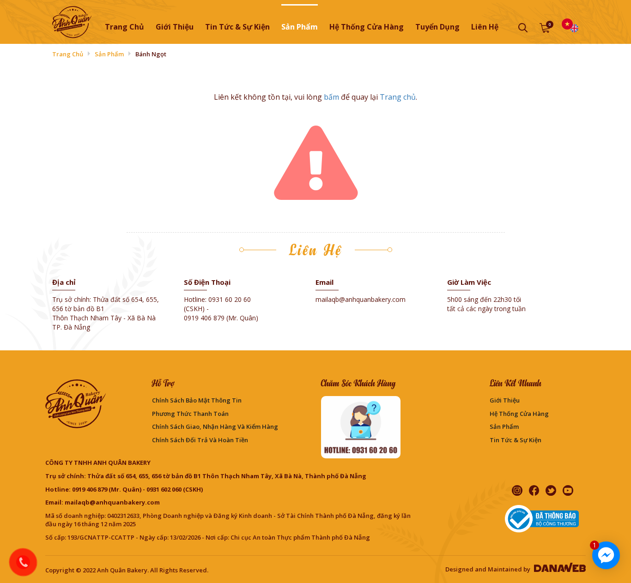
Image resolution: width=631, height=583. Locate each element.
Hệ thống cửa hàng (519, 413)
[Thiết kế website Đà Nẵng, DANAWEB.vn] (559, 569)
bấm (331, 97)
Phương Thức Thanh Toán (190, 413)
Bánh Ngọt (150, 54)
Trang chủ (124, 27)
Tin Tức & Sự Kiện (515, 440)
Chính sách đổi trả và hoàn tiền (200, 440)
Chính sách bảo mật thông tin (197, 400)
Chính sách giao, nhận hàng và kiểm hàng (215, 426)
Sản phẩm (109, 54)
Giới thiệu (505, 400)
